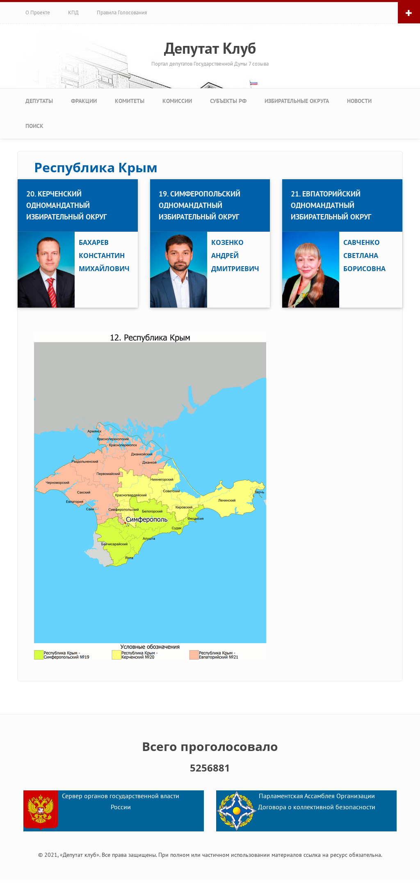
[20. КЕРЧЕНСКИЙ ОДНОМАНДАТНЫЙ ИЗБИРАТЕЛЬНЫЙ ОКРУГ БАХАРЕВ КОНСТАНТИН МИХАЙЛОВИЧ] (78, 180)
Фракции (84, 101)
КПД (73, 12)
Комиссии (177, 101)
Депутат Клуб (210, 48)
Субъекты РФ (228, 101)
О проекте (37, 12)
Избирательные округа (297, 101)
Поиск (34, 126)
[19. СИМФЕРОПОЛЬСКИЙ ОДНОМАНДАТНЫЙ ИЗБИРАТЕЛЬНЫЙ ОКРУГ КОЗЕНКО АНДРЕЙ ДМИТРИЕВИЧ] (210, 180)
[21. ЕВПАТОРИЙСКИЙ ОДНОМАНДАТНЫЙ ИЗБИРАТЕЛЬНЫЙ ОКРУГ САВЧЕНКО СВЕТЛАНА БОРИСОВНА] (342, 180)
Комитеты (129, 101)
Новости (359, 101)
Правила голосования (122, 12)
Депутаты (39, 101)
